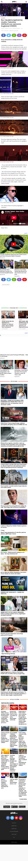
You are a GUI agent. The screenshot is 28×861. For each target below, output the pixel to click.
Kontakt (14, 823)
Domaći (3, 18)
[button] (1, 317)
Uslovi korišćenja (14, 831)
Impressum (14, 828)
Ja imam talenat (5, 284)
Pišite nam (14, 834)
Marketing (14, 825)
